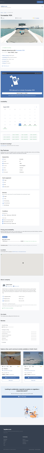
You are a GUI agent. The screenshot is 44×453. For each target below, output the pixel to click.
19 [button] (15, 121)
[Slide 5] (25, 41)
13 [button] (19, 118)
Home (2, 12)
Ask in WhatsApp (22, 396)
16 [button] (34, 118)
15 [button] (29, 118)
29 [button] (30, 124)
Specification (5, 57)
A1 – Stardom (5, 368)
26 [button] (15, 124)
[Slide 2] (19, 41)
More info (11, 380)
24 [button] (5, 124)
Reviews (4, 63)
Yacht (5, 12)
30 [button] (35, 124)
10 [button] (5, 118)
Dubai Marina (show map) (7, 370)
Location (4, 61)
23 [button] (35, 121)
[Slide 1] (17, 41)
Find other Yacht (4, 145)
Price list (4, 59)
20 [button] (20, 121)
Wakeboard (5, 439)
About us (24, 439)
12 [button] (15, 118)
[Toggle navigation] (42, 7)
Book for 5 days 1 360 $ (22, 93)
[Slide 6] (27, 41)
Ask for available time (10, 377)
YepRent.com (6, 6)
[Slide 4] (23, 41)
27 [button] (19, 124)
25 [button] (10, 124)
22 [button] (30, 121)
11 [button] (9, 118)
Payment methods (25, 440)
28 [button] (25, 124)
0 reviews (37, 18)
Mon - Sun (5, 236)
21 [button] (24, 121)
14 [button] (24, 118)
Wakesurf (5, 440)
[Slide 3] (21, 41)
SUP (4, 443)
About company (6, 55)
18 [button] (10, 121)
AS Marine (27, 368)
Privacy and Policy (31, 449)
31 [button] (5, 127)
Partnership (24, 443)
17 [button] (5, 121)
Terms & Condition (37, 449)
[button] (36, 107)
